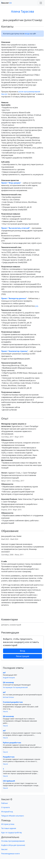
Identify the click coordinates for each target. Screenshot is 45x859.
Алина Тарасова (22, 11)
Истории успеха (7, 824)
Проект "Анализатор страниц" (14, 351)
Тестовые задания (8, 828)
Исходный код (7, 811)
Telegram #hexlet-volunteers (12, 816)
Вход (22, 650)
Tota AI (5, 711)
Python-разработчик (12, 742)
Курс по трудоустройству (11, 832)
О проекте (5, 807)
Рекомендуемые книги (10, 853)
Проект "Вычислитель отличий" (15, 228)
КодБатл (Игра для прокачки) (13, 845)
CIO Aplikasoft (9, 781)
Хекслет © (6, 799)
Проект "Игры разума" (11, 183)
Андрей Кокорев (9, 678)
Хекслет (4, 849)
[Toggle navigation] (41, 3)
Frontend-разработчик (13, 702)
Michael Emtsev (8, 697)
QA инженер (8, 682)
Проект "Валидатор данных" (14, 298)
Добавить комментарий (11, 625)
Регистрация (22, 656)
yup (36, 306)
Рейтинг (4, 803)
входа (27, 33)
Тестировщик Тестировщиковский (15, 687)
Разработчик (9, 757)
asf (4, 672)
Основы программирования (13, 841)
